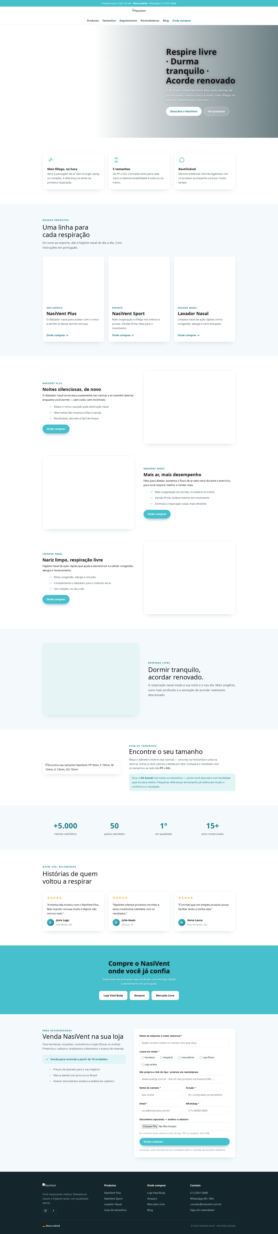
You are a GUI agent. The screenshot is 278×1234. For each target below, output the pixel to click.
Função (191, 1087)
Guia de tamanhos (115, 1210)
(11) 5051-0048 (199, 1193)
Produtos (93, 20)
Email (143, 1103)
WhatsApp (192, 1103)
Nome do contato (150, 1087)
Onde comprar (181, 20)
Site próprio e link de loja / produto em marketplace (168, 1072)
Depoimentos (128, 20)
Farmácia (150, 1057)
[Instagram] (45, 1211)
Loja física (208, 1057)
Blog (166, 20)
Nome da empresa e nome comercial (160, 1035)
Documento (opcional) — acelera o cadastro (164, 1119)
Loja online (151, 1064)
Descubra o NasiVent (183, 111)
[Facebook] (53, 1211)
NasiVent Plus (112, 1193)
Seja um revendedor (202, 1210)
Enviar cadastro (153, 1141)
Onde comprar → (57, 335)
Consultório (187, 1057)
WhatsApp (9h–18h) (202, 1198)
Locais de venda (149, 1051)
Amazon (139, 995)
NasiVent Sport (113, 1198)
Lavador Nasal (113, 1204)
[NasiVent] (139, 13)
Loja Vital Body (113, 995)
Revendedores (150, 20)
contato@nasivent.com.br (206, 1204)
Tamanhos (109, 20)
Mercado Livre (165, 995)
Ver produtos (216, 111)
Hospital (168, 1057)
